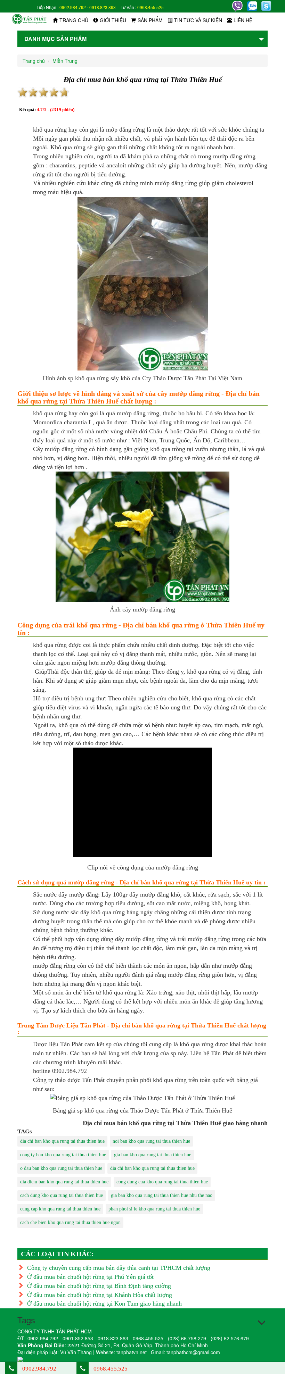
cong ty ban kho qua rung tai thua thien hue (63, 1154)
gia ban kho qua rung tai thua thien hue (152, 1154)
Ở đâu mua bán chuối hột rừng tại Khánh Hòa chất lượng (99, 1294)
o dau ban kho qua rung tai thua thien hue (61, 1168)
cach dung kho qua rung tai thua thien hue (61, 1195)
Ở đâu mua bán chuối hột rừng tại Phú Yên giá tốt (90, 1276)
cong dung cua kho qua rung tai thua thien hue (162, 1181)
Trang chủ (73, 20)
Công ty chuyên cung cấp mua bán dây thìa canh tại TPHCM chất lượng (118, 1267)
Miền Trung (65, 60)
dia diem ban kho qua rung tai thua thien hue (64, 1181)
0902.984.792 (72, 7)
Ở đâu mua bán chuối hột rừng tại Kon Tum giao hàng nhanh (104, 1303)
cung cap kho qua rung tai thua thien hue (60, 1208)
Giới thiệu (113, 20)
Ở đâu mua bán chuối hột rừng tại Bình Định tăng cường (99, 1285)
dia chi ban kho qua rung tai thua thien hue (62, 1141)
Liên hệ (243, 20)
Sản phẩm (150, 20)
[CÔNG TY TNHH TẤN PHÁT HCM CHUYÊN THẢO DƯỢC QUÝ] (29, 18)
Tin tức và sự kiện (198, 20)
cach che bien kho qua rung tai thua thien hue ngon (70, 1222)
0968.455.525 (150, 7)
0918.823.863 (102, 7)
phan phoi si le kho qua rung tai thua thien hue (154, 1208)
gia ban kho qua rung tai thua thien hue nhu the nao (161, 1195)
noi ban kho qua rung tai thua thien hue (151, 1141)
